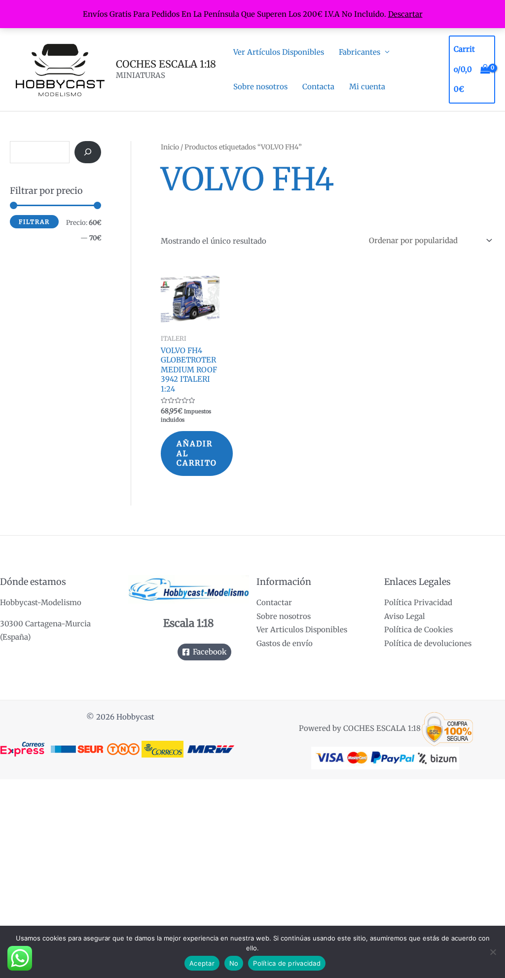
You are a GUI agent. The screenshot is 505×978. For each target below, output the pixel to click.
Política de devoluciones (427, 643)
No (234, 963)
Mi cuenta (367, 86)
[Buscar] (87, 152)
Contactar (274, 602)
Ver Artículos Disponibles (278, 52)
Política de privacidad (287, 963)
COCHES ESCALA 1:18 (166, 64)
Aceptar (202, 963)
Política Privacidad (418, 602)
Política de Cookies (418, 629)
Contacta (318, 86)
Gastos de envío (284, 643)
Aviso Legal (404, 616)
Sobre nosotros (260, 86)
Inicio (170, 147)
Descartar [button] (405, 14)
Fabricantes (359, 52)
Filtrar (34, 221)
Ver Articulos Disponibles (301, 629)
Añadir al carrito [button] (197, 453)
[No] (493, 952)
